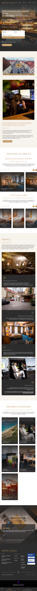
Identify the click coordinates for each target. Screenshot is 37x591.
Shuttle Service (24, 441)
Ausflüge (5, 469)
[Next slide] (36, 170)
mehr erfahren (7, 141)
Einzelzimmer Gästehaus (17, 224)
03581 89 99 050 (6, 45)
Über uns (20, 3)
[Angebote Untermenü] (26, 2)
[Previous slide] (34, 170)
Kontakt (33, 2)
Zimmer (16, 2)
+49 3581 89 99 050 (6, 556)
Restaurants (23, 469)
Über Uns (16, 558)
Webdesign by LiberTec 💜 (18, 584)
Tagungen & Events (8, 497)
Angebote (24, 2)
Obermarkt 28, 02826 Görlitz (7, 563)
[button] (2, 589)
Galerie (29, 2)
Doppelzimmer (30, 188)
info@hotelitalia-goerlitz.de (6, 560)
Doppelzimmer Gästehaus (30, 224)
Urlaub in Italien (7, 441)
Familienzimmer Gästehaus (5, 224)
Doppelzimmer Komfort (7, 188)
